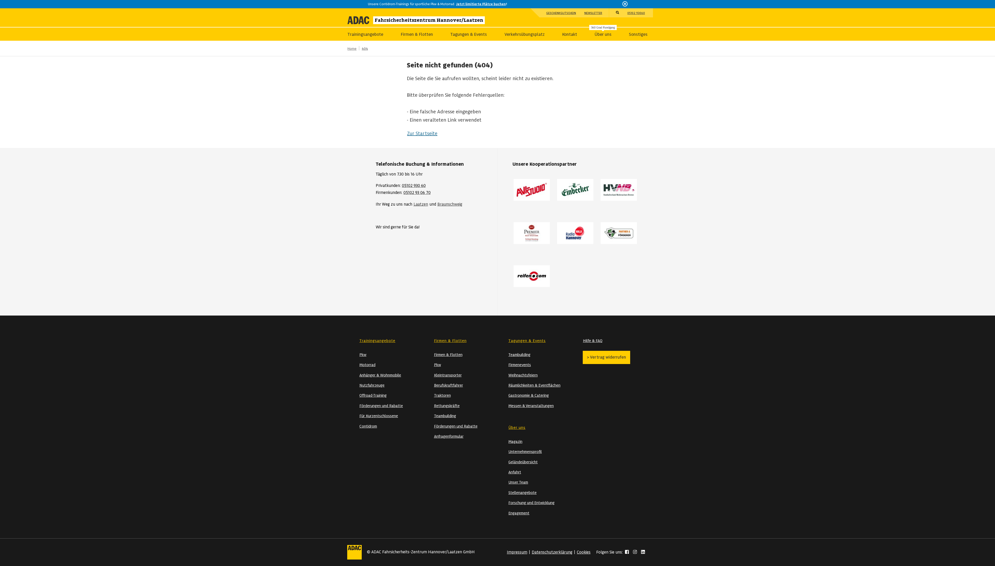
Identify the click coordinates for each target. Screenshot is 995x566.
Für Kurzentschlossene (378, 416)
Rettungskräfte (447, 405)
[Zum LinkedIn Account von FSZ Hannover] (643, 552)
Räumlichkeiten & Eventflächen (534, 385)
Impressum (517, 552)
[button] (617, 13)
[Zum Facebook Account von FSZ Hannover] (627, 552)
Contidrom (368, 426)
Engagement (518, 513)
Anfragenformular (449, 436)
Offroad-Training (373, 395)
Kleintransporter (448, 375)
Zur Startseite (422, 133)
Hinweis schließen (625, 4)
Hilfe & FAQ (592, 340)
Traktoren (442, 395)
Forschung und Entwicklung (531, 502)
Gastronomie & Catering (528, 395)
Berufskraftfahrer (448, 385)
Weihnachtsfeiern (523, 375)
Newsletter (593, 13)
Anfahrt (514, 472)
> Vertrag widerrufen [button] (606, 357)
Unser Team (518, 482)
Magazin (515, 441)
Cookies (584, 552)
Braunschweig (449, 204)
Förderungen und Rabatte (381, 405)
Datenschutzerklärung (552, 552)
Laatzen (421, 204)
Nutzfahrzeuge (372, 385)
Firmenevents (519, 364)
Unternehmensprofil (525, 451)
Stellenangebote (522, 492)
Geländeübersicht (523, 462)
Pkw (362, 354)
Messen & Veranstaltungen (531, 405)
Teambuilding (445, 416)
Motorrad (367, 364)
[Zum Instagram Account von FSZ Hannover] (635, 552)
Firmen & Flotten (448, 354)
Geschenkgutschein (561, 13)
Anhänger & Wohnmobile (380, 375)
